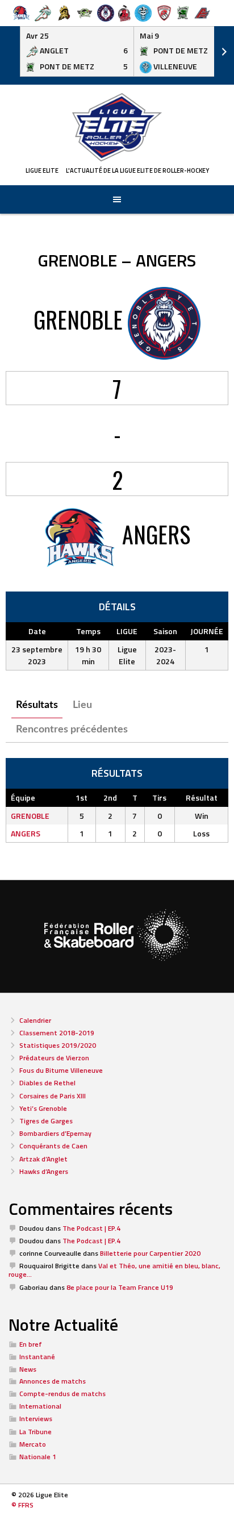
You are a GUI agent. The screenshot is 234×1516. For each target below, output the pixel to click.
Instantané (37, 1356)
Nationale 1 (37, 1456)
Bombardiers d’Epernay (55, 1133)
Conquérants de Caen (53, 1145)
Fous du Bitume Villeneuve (61, 1070)
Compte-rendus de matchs (62, 1393)
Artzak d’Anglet (43, 1158)
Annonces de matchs (52, 1381)
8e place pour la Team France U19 (119, 1287)
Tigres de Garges (46, 1120)
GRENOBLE (30, 816)
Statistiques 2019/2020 (57, 1045)
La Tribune (35, 1431)
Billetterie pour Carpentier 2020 (150, 1253)
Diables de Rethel (47, 1082)
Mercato (32, 1444)
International (40, 1406)
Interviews (35, 1418)
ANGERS (25, 833)
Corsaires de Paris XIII (52, 1095)
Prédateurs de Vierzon (54, 1057)
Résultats (37, 705)
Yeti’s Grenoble (43, 1108)
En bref (30, 1344)
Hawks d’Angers (43, 1171)
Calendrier (35, 1020)
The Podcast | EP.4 (91, 1228)
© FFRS (22, 1505)
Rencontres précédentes (72, 729)
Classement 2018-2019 (56, 1032)
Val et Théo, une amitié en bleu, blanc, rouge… (114, 1270)
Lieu (82, 705)
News (27, 1369)
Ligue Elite (42, 170)
